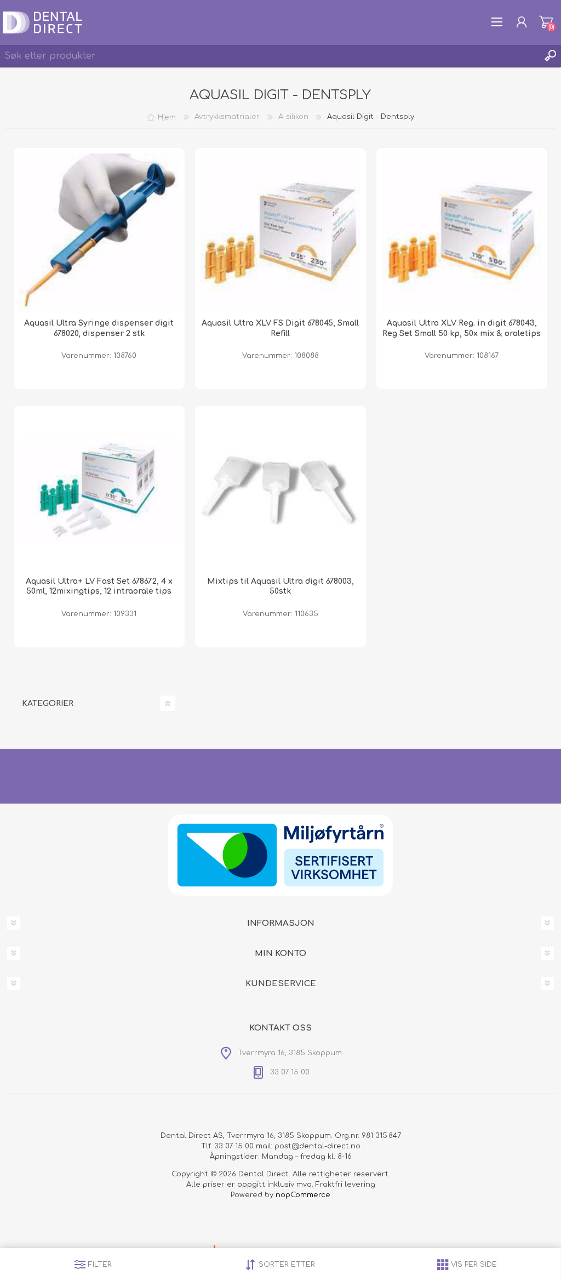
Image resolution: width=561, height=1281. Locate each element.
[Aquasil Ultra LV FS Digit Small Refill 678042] (99, 491)
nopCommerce (303, 1195)
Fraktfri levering (345, 1184)
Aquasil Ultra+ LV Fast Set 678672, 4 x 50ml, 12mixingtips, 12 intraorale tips (99, 586)
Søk (550, 56)
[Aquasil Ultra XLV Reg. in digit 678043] (462, 233)
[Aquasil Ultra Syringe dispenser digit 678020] (99, 233)
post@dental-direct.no (317, 1146)
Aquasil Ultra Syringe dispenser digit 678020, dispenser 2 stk (99, 328)
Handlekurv (546, 22)
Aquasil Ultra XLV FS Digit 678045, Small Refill (280, 328)
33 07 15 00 (234, 1146)
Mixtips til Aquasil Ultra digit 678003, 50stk (280, 586)
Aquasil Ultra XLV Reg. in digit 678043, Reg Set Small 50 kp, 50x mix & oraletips (461, 328)
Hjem (167, 117)
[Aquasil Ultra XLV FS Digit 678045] (280, 233)
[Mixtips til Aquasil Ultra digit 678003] (280, 491)
